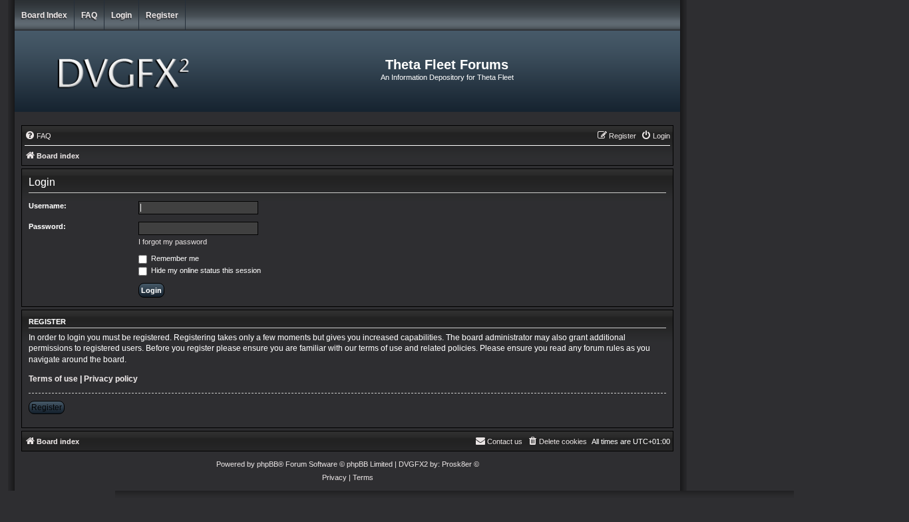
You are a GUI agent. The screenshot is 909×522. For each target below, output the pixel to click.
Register (162, 15)
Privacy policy (111, 379)
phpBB (267, 464)
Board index (44, 15)
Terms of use (53, 379)
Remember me (174, 258)
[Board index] (125, 71)
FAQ (89, 15)
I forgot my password (172, 242)
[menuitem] (38, 136)
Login (121, 15)
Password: (47, 226)
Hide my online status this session (205, 270)
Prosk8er (457, 464)
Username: (48, 206)
